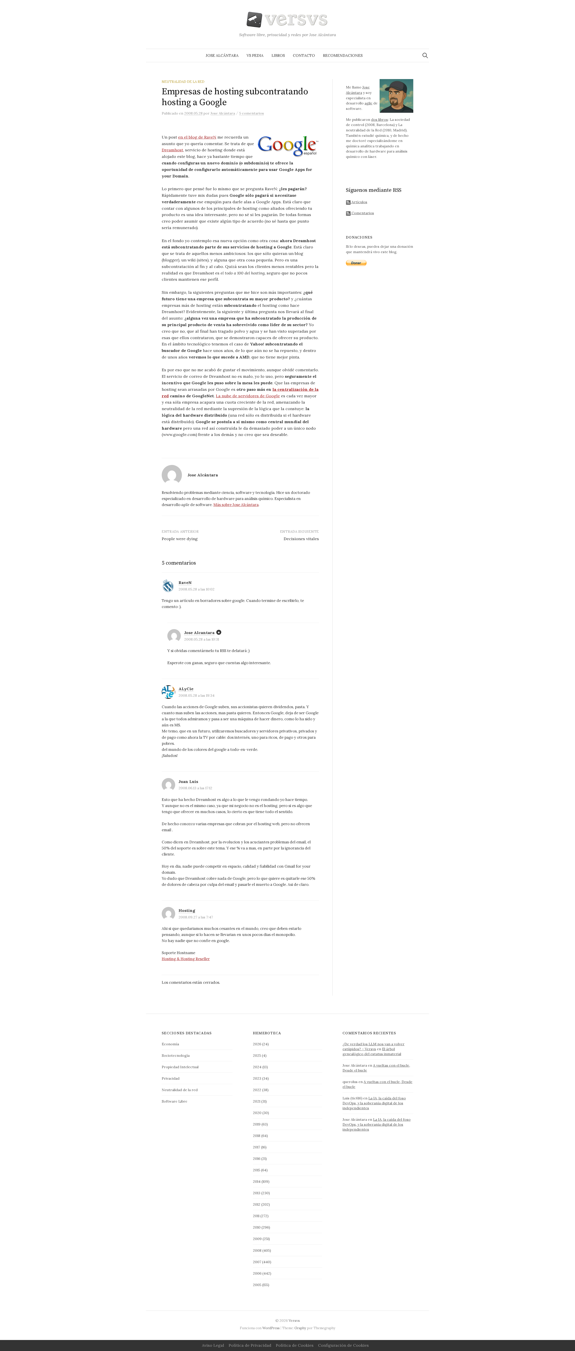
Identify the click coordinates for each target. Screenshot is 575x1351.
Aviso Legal (213, 1345)
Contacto (304, 55)
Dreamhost (172, 150)
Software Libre (174, 1101)
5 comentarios (251, 113)
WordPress (271, 1328)
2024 (257, 1067)
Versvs (294, 1320)
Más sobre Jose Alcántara (236, 504)
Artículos (359, 202)
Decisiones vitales (301, 538)
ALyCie (186, 688)
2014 (257, 1181)
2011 (256, 1216)
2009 (257, 1238)
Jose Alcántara (222, 55)
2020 (257, 1112)
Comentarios (362, 213)
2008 (257, 1250)
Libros (278, 55)
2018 (256, 1135)
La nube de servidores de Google (248, 395)
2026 (257, 1044)
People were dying (180, 538)
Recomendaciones (343, 55)
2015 (256, 1170)
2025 (257, 1055)
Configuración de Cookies (343, 1345)
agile (368, 103)
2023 (257, 1078)
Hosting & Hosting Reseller (186, 958)
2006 (257, 1273)
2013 (256, 1193)
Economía (170, 1044)
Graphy (300, 1328)
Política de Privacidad (250, 1345)
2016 (256, 1158)
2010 (257, 1227)
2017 (256, 1147)
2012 (256, 1204)
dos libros (379, 119)
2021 (256, 1101)
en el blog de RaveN (197, 137)
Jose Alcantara (199, 632)
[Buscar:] (425, 55)
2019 (257, 1124)
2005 (257, 1284)
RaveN (185, 582)
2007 (257, 1262)
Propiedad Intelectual (180, 1067)
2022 (257, 1090)
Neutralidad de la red (183, 82)
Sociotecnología (176, 1055)
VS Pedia (255, 55)
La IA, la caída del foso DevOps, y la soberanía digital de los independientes (374, 1103)
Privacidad (170, 1078)
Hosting (187, 910)
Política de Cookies (295, 1345)
